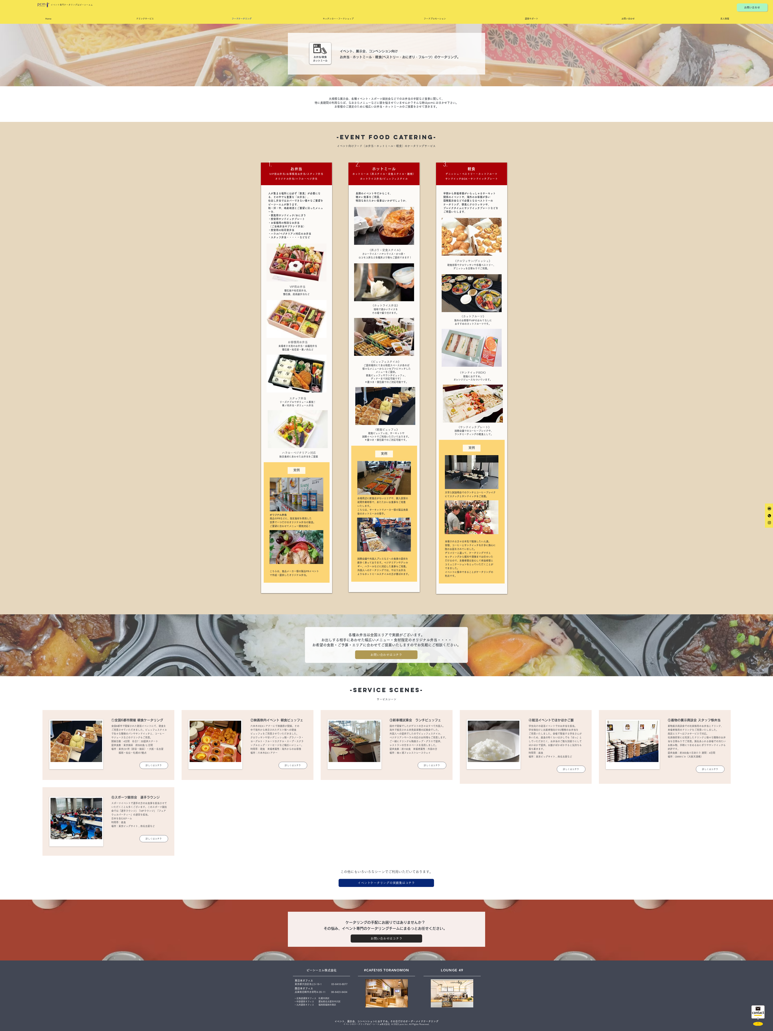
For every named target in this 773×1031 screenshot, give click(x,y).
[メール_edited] (769, 509)
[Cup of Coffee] (758, 1015)
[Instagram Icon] (769, 523)
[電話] (769, 516)
